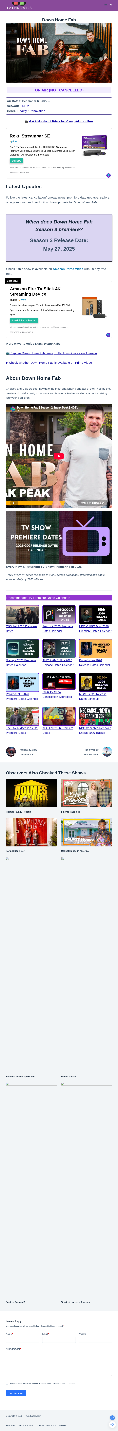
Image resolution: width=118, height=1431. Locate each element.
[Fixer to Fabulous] (86, 793)
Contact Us (64, 1425)
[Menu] (105, 5)
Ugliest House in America (75, 851)
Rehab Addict (68, 1076)
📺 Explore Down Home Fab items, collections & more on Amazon (51, 353)
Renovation (37, 111)
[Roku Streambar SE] (94, 146)
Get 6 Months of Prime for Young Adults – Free (61, 121)
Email (45, 1334)
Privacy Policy (26, 1425)
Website (82, 1334)
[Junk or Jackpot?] (31, 1190)
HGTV (25, 106)
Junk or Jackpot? (15, 1302)
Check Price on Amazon (24, 320)
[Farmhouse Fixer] (31, 832)
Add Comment (13, 1349)
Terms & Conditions (46, 1425)
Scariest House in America (75, 1302)
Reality (22, 111)
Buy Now (16, 161)
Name (9, 1334)
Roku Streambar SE (30, 136)
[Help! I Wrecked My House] (31, 964)
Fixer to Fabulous (70, 812)
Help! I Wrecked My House (20, 1076)
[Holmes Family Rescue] (31, 793)
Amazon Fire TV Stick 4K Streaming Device (35, 291)
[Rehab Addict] (86, 964)
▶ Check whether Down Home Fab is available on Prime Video (49, 362)
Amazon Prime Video (68, 268)
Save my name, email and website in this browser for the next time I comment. (42, 1383)
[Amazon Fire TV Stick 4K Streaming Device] (94, 306)
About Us (10, 1425)
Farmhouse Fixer (15, 851)
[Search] (111, 5)
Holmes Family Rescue (18, 812)
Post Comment (16, 1393)
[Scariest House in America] (86, 1190)
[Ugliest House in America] (86, 832)
